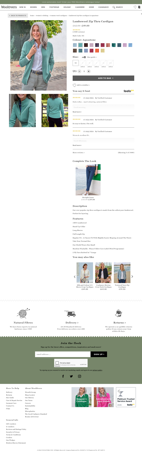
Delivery (9, 392)
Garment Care (11, 403)
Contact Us (10, 406)
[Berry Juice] (91, 50)
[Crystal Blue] (75, 45)
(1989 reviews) (79, 32)
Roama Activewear (32, 417)
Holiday (67, 7)
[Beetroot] (103, 45)
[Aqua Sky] (80, 50)
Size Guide (10, 398)
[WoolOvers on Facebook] (62, 375)
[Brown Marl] (75, 50)
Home (91, 7)
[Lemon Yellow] (103, 50)
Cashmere (80, 7)
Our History (29, 398)
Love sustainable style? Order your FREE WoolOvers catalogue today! (71, 2)
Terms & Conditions (13, 435)
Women (33, 7)
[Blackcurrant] (97, 45)
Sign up (98, 354)
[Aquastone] (80, 45)
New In (22, 7)
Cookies (9, 437)
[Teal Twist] (119, 45)
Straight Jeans (88, 197)
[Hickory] (86, 45)
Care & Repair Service (14, 400)
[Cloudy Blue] (130, 45)
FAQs (8, 408)
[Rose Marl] (108, 45)
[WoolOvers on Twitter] (71, 375)
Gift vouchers (11, 424)
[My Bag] (139, 7)
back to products (18, 15)
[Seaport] (114, 45)
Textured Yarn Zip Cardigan (122, 286)
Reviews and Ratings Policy (16, 429)
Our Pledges (10, 440)
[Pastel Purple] (125, 45)
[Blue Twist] (86, 50)
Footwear (54, 7)
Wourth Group (30, 392)
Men (43, 7)
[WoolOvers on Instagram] (79, 375)
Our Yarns (29, 400)
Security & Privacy (13, 432)
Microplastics (30, 411)
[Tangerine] (97, 50)
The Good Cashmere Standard (36, 414)
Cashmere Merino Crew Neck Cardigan (103, 286)
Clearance (103, 7)
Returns (9, 395)
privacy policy (97, 370)
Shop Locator (30, 395)
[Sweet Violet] (91, 45)
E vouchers (10, 427)
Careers (28, 403)
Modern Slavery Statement (16, 443)
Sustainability (30, 406)
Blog (26, 408)
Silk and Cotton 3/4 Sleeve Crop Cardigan (84, 286)
